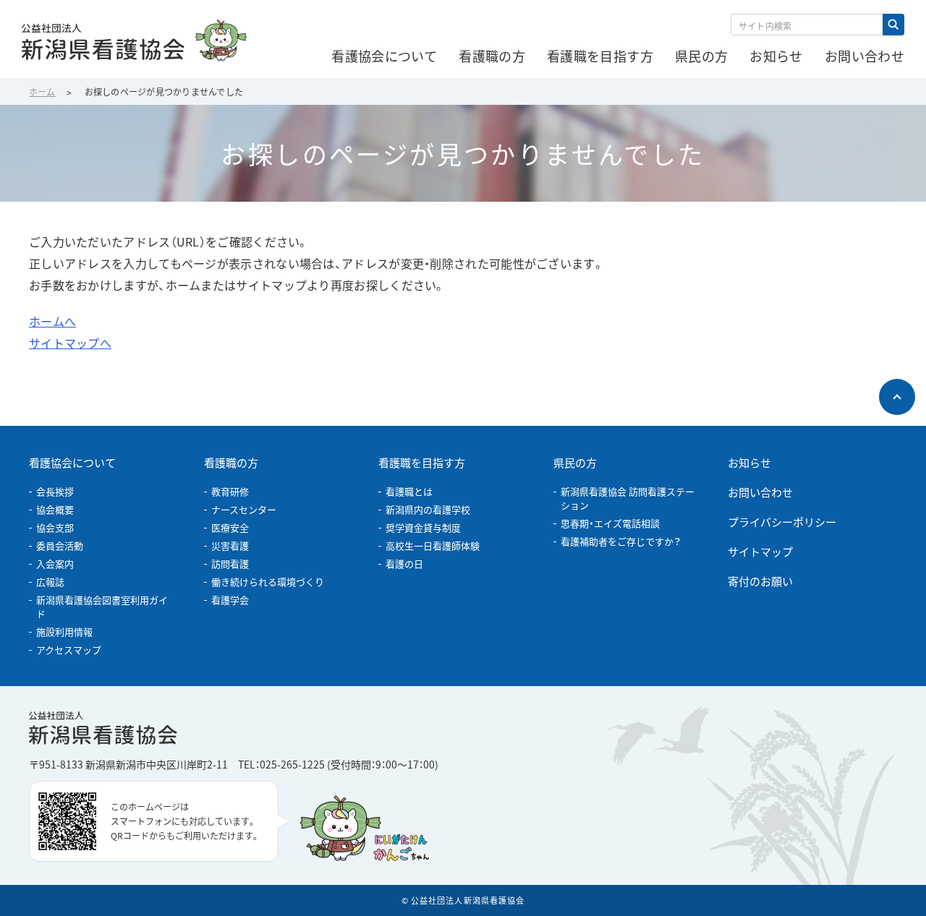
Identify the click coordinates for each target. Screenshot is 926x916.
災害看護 (230, 545)
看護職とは (409, 491)
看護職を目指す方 (421, 462)
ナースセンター (243, 509)
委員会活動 (59, 545)
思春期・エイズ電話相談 (610, 523)
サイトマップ (760, 551)
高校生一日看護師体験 (433, 545)
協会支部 (55, 527)
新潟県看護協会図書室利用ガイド (102, 606)
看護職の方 (231, 462)
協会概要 (55, 509)
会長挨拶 (55, 491)
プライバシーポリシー (782, 521)
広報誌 (50, 581)
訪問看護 (230, 563)
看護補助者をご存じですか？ (621, 541)
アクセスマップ (68, 649)
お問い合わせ (760, 492)
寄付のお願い (760, 580)
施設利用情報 (64, 631)
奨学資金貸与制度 (423, 527)
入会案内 (55, 563)
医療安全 (230, 527)
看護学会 (230, 600)
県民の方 (575, 462)
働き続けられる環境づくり (267, 581)
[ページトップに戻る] (897, 397)
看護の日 (404, 563)
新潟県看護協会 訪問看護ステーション (627, 498)
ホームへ (52, 321)
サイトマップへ (70, 342)
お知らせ (749, 462)
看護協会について (72, 462)
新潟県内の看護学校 (428, 509)
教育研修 (230, 491)
